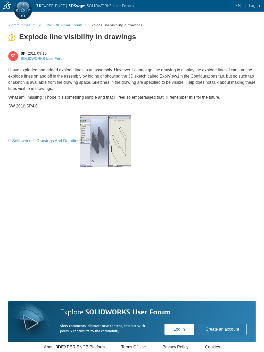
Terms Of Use (133, 347)
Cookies (212, 347)
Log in (179, 329)
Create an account (222, 329)
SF (23, 53)
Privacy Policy (175, 347)
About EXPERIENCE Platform (74, 347)
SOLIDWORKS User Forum (43, 58)
